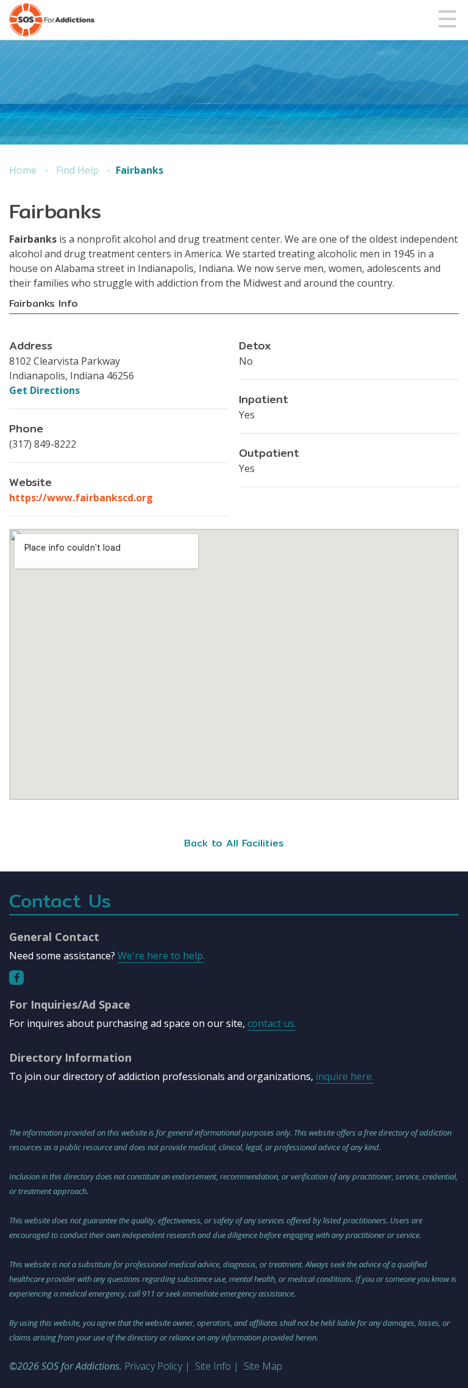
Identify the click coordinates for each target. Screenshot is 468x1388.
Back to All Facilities (234, 843)
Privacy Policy (153, 1366)
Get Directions (44, 390)
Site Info (213, 1366)
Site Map (263, 1366)
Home (23, 170)
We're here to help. (161, 955)
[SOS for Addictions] (51, 20)
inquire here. (345, 1076)
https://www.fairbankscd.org (81, 497)
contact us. (271, 1023)
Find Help (77, 170)
